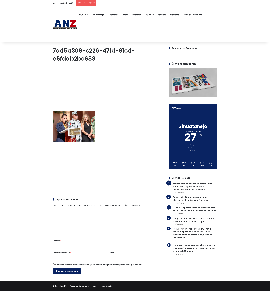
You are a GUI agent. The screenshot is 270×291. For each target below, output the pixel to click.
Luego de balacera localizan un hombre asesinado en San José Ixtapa (193, 220)
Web (112, 252)
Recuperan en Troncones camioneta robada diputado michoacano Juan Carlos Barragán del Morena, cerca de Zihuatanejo (192, 233)
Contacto (174, 15)
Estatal (125, 15)
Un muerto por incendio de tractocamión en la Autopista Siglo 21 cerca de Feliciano (194, 209)
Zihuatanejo (98, 15)
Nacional (136, 15)
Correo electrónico (62, 252)
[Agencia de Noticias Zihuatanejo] (65, 24)
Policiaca (162, 15)
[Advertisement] (107, 87)
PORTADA (84, 15)
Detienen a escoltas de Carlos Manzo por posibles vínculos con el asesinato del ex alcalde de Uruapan (194, 248)
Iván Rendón (106, 286)
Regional (114, 15)
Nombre (57, 241)
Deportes (149, 15)
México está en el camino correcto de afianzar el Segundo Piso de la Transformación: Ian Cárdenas (192, 186)
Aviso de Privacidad (192, 15)
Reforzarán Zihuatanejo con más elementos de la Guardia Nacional (190, 199)
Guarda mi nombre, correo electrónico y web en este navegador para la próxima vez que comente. (99, 264)
